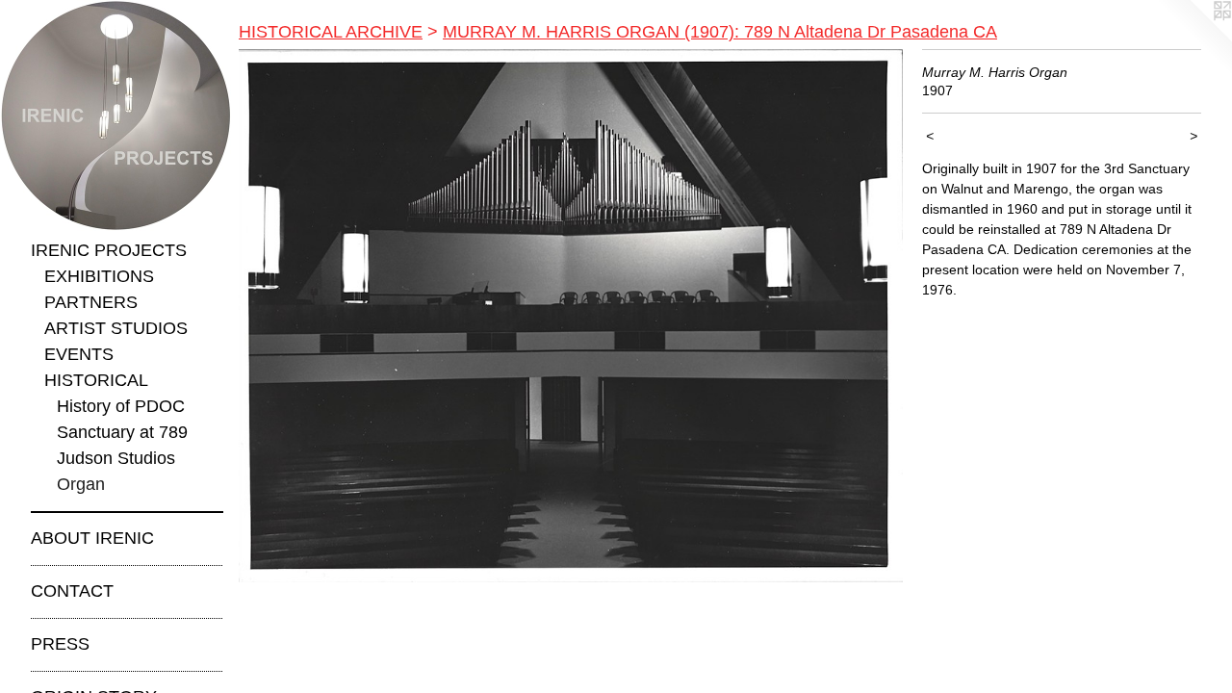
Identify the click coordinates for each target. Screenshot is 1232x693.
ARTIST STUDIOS (116, 328)
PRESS (60, 644)
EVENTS (79, 354)
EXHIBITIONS (99, 276)
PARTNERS (91, 302)
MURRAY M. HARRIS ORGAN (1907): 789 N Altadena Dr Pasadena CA (720, 31)
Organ (81, 484)
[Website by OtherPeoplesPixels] (1193, 38)
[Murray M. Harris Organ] (571, 315)
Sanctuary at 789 (122, 432)
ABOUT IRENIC (92, 538)
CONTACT (72, 591)
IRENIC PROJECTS (109, 250)
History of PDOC (121, 406)
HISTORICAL (96, 380)
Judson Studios (116, 458)
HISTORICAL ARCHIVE (331, 31)
